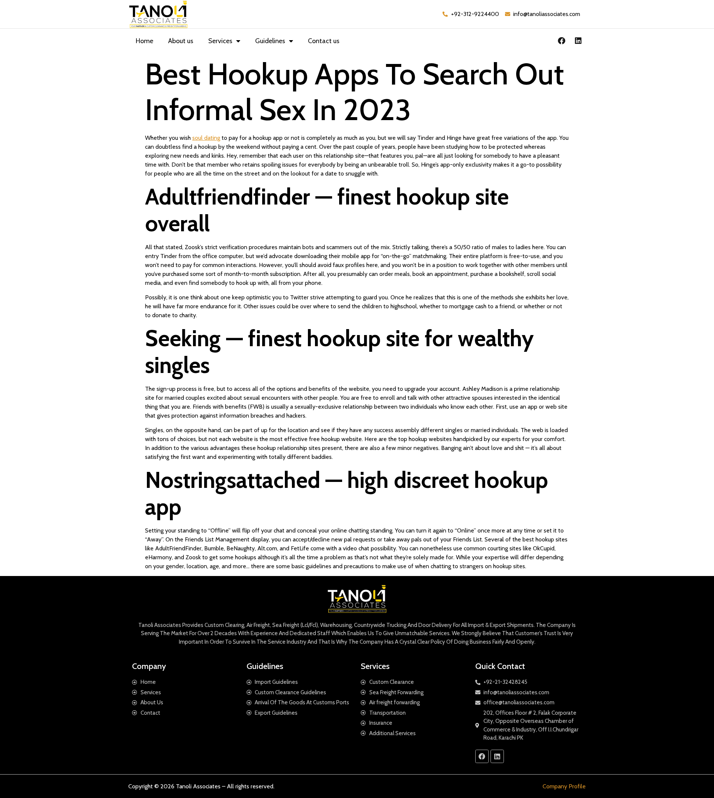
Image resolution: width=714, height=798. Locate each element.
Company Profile (564, 786)
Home (144, 41)
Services (220, 41)
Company (149, 666)
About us (180, 41)
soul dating (206, 137)
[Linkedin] (578, 40)
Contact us (324, 41)
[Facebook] (561, 40)
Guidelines (270, 41)
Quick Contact (500, 666)
